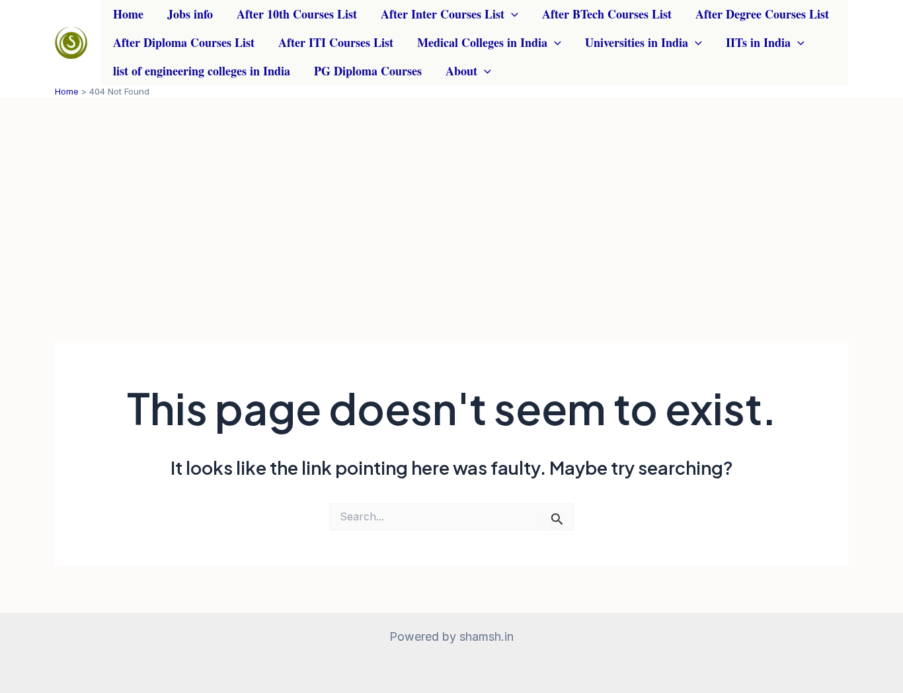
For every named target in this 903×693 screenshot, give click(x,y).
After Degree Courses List (762, 13)
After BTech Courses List (607, 13)
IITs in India (758, 42)
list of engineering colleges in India (201, 70)
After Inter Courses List (442, 13)
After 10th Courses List (297, 13)
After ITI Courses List (335, 42)
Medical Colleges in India (482, 42)
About (461, 70)
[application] (511, 14)
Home (128, 13)
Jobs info (190, 13)
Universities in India (636, 42)
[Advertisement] (451, 196)
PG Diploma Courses (368, 70)
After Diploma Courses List (184, 42)
